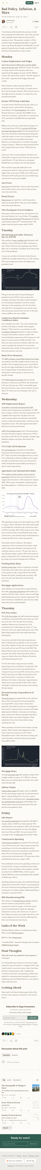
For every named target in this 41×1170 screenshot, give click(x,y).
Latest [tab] (9, 1080)
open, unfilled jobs (20, 240)
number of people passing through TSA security (20, 217)
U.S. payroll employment (11, 821)
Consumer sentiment (9, 332)
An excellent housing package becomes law (15, 1092)
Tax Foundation (20, 110)
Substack (11, 1166)
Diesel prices (6, 200)
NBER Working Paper (10, 945)
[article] (20, 1091)
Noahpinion (16, 937)
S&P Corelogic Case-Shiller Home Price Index (22, 359)
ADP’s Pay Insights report (11, 431)
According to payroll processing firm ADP (17, 407)
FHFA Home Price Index (14, 380)
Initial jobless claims (9, 791)
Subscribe (29, 3)
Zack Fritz (12, 1095)
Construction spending (10, 842)
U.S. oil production (9, 450)
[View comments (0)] (11, 27)
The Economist (17, 933)
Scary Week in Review (11, 1103)
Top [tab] (4, 1080)
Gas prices (5, 186)
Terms (25, 1156)
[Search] (37, 1080)
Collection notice (33, 1156)
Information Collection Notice (22, 1024)
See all (5, 1128)
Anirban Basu (10, 20)
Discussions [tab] (17, 1080)
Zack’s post (19, 834)
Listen (37, 21)
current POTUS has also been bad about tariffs (19, 129)
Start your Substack (15, 1161)
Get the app (30, 1161)
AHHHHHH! (6, 1105)
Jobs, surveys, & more (9, 1118)
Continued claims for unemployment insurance (20, 800)
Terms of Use (30, 1022)
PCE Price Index (11, 616)
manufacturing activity (22, 901)
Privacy (19, 1156)
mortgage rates (13, 774)
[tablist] (10, 1055)
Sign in (37, 3)
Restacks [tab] (15, 1055)
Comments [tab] (6, 1055)
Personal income (8, 698)
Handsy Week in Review (12, 1115)
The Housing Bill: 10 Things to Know (14, 1086)
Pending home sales (9, 567)
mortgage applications (17, 591)
